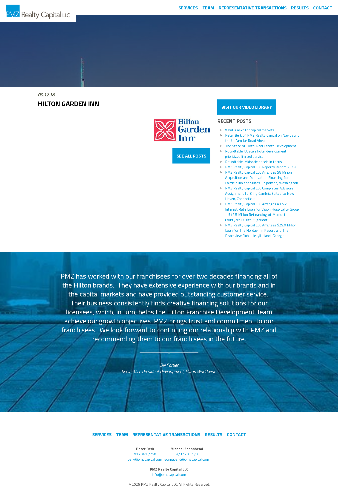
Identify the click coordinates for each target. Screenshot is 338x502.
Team (208, 7)
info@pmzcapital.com (169, 474)
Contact (322, 7)
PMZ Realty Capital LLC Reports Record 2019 (260, 167)
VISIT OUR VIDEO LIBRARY (246, 106)
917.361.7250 (145, 454)
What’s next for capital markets (250, 130)
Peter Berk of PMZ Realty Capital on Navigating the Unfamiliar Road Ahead (262, 138)
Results (300, 7)
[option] (169, 323)
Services (188, 7)
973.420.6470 (187, 454)
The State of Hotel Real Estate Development (260, 146)
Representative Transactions (252, 7)
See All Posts (191, 155)
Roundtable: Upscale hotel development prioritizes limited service (255, 154)
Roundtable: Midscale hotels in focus (253, 161)
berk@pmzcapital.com (145, 459)
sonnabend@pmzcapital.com (186, 459)
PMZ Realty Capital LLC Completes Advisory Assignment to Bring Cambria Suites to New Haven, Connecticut (259, 193)
